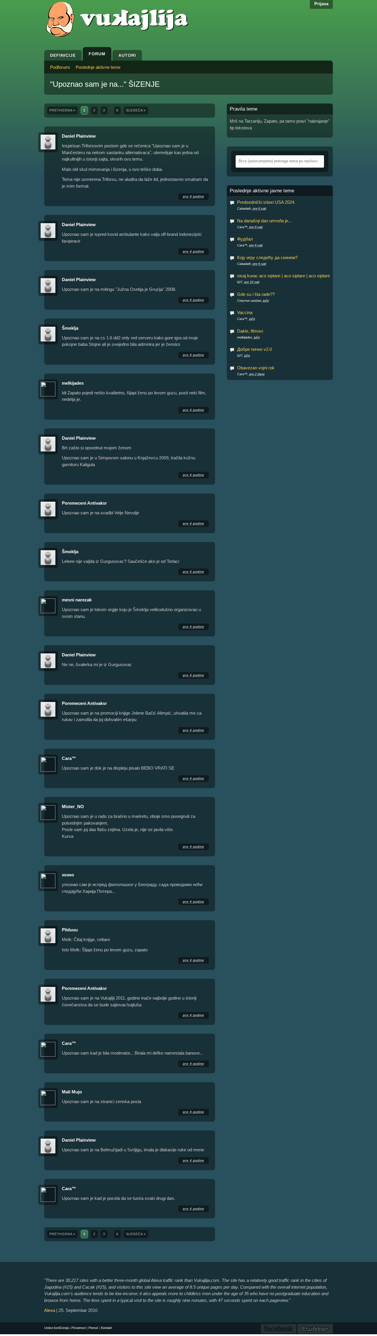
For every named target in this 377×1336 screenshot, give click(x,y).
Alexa (49, 1310)
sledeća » (136, 110)
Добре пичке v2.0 (254, 349)
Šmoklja (70, 328)
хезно (68, 874)
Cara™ (69, 758)
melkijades (73, 383)
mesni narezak (77, 599)
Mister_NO (73, 806)
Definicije (63, 55)
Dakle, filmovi (250, 330)
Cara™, (249, 227)
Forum (97, 53)
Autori (127, 55)
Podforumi (60, 67)
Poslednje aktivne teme (98, 67)
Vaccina (244, 312)
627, (248, 282)
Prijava (321, 3)
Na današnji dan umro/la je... (264, 220)
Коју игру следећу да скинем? (267, 257)
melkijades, (248, 337)
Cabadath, (251, 208)
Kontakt (106, 1328)
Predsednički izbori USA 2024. (266, 202)
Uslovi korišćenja (56, 1328)
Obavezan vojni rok (256, 367)
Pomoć (93, 1328)
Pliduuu (70, 929)
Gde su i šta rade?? (256, 294)
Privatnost (78, 1328)
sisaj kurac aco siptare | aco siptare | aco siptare (283, 275)
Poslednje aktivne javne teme (262, 191)
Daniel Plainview (79, 136)
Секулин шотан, (253, 300)
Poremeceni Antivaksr (84, 503)
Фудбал (245, 238)
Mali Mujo (72, 1091)
